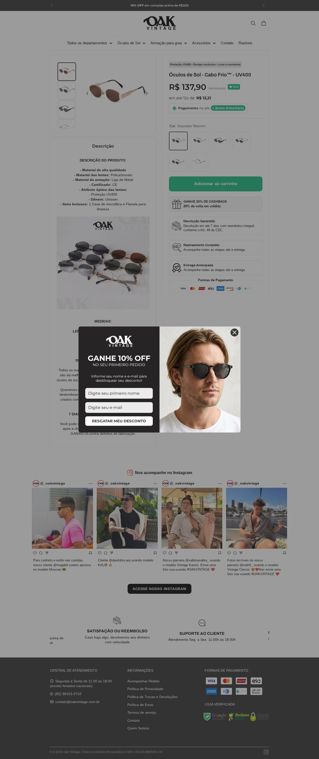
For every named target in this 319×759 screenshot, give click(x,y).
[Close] (234, 332)
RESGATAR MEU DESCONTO (119, 421)
